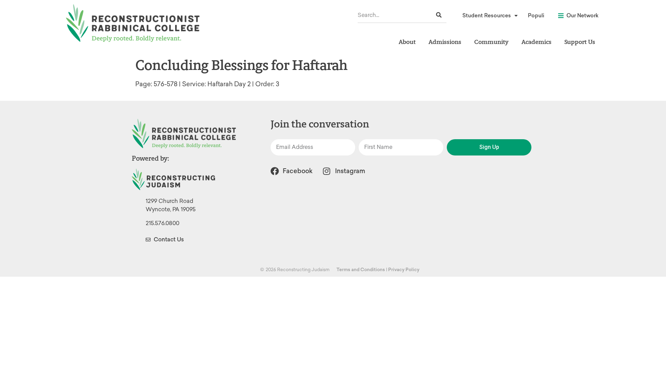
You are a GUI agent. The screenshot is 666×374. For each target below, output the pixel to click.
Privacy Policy (403, 269)
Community (491, 41)
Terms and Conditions (360, 269)
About (407, 41)
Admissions (444, 41)
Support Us (579, 41)
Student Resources (486, 15)
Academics (536, 41)
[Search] (438, 15)
